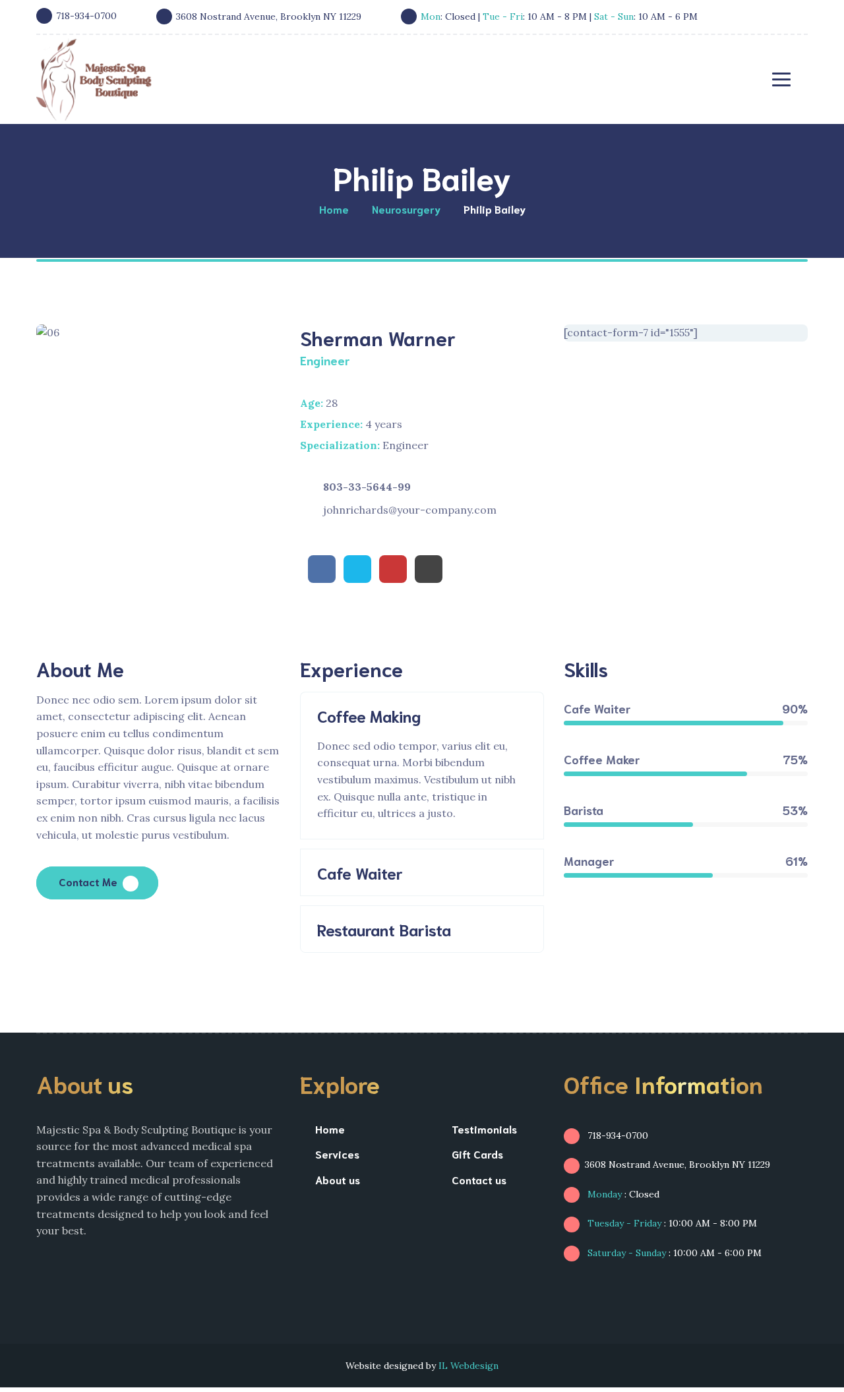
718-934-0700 (616, 1135)
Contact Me (88, 881)
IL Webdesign (468, 1366)
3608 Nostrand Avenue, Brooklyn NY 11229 (677, 1164)
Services (337, 1154)
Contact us (479, 1179)
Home (330, 1128)
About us (337, 1179)
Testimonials (484, 1128)
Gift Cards (477, 1154)
